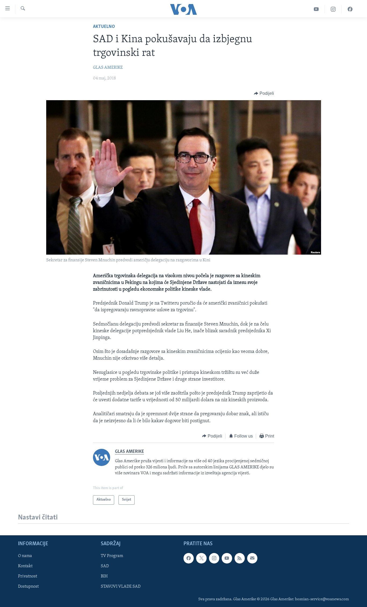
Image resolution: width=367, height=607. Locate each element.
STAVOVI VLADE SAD (121, 586)
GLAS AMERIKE (108, 68)
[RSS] (240, 558)
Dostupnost (28, 586)
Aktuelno (104, 26)
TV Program (112, 556)
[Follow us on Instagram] (214, 558)
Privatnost (27, 576)
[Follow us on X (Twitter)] (201, 558)
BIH (104, 576)
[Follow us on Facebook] (189, 558)
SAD (105, 566)
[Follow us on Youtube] (227, 558)
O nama (25, 556)
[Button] (264, 93)
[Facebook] (350, 9)
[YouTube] (316, 9)
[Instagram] (333, 9)
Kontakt (25, 566)
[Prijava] (252, 558)
